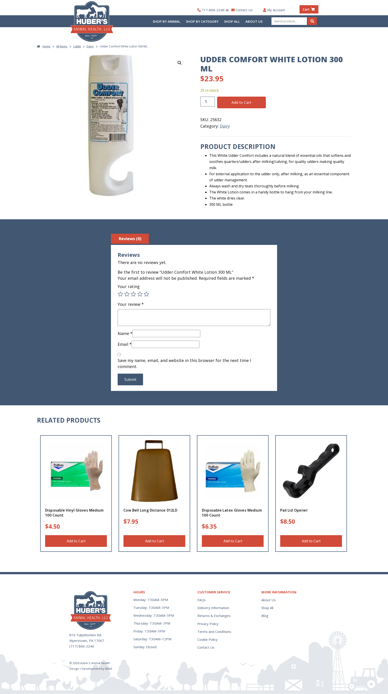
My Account (276, 10)
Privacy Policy (207, 623)
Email (125, 344)
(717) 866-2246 (81, 646)
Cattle (77, 46)
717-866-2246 (213, 10)
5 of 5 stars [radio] (146, 294)
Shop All (232, 21)
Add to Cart (241, 102)
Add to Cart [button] (76, 541)
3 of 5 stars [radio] (133, 294)
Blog (264, 615)
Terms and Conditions (214, 631)
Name (125, 333)
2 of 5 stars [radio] (127, 294)
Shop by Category (202, 21)
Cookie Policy (207, 639)
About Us (253, 21)
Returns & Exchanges (214, 615)
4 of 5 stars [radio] (140, 294)
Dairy (90, 46)
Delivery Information (213, 607)
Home (46, 46)
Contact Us (244, 10)
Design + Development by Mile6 (90, 669)
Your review (131, 304)
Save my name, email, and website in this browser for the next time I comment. (184, 363)
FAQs (201, 600)
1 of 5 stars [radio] (120, 294)
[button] (180, 63)
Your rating (129, 286)
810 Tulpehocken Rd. (85, 635)
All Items (61, 46)
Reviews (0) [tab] (130, 238)
